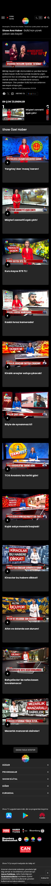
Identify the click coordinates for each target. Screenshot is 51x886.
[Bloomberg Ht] (37, 831)
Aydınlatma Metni (9, 876)
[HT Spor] (24, 831)
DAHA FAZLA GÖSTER (25, 750)
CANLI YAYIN (11, 17)
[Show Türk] (33, 839)
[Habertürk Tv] (16, 831)
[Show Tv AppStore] (8, 815)
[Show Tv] (25, 21)
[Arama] (48, 17)
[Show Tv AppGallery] (42, 815)
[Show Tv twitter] (8, 93)
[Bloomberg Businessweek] (12, 839)
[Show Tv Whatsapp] (12, 93)
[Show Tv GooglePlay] (25, 815)
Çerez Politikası (8, 874)
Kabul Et (45, 878)
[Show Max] (39, 839)
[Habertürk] (6, 831)
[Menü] (3, 17)
